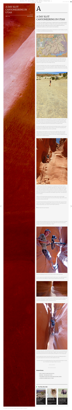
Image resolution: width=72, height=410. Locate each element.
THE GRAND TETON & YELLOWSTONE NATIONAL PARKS (50, 376)
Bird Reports (40, 402)
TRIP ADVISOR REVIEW (52, 367)
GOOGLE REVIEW (52, 364)
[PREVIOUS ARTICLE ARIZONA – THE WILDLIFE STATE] (1, 206)
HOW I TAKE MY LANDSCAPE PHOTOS (46, 373)
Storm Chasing (40, 403)
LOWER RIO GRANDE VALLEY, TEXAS (46, 378)
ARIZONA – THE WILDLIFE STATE (45, 375)
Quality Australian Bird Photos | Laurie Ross (36, 1)
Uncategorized (30, 16)
